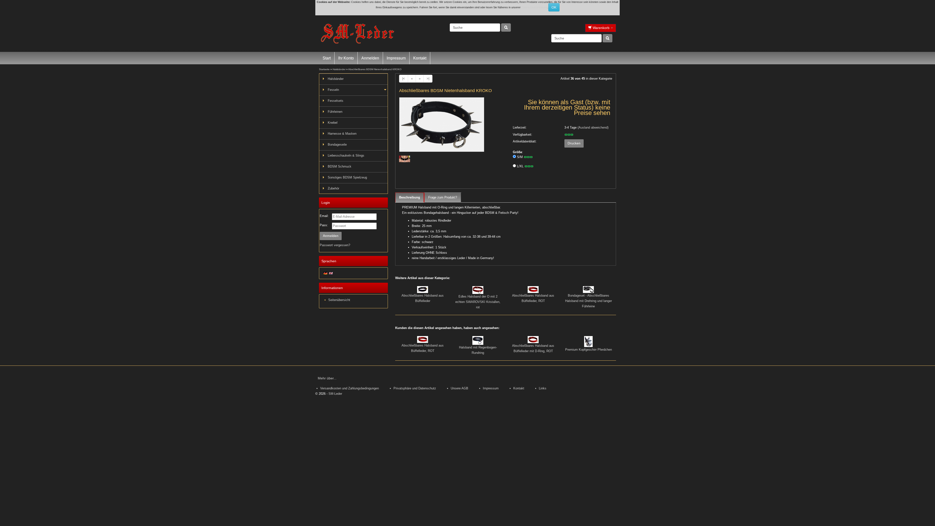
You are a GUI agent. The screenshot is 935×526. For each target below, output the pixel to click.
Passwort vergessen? (335, 245)
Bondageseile (337, 144)
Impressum (396, 58)
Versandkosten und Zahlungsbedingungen (349, 388)
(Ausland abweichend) (593, 127)
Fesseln (333, 90)
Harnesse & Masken (342, 133)
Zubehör (333, 188)
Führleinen (335, 111)
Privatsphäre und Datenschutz (414, 388)
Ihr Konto (346, 58)
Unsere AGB (459, 388)
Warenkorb (601, 28)
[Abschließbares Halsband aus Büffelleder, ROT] (533, 289)
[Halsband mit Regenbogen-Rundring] (477, 340)
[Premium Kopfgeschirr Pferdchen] (588, 341)
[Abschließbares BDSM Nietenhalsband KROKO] (404, 158)
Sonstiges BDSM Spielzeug (347, 177)
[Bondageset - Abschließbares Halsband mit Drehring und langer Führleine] (588, 289)
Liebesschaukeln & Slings (346, 155)
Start (327, 58)
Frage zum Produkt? (442, 197)
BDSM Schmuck (339, 166)
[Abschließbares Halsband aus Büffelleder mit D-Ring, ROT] (533, 339)
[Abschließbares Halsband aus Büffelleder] (422, 289)
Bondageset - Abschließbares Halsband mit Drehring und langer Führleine (588, 301)
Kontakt (419, 58)
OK (554, 7)
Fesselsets (335, 101)
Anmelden (370, 58)
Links (542, 388)
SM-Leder (335, 393)
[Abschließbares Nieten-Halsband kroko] (441, 126)
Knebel (332, 122)
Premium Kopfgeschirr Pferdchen (588, 349)
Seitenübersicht (339, 300)
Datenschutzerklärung (534, 7)
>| (428, 78)
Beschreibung (409, 197)
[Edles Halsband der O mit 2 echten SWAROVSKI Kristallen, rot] (477, 290)
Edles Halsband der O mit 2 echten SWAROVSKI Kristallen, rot (477, 302)
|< (403, 78)
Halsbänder (336, 79)
